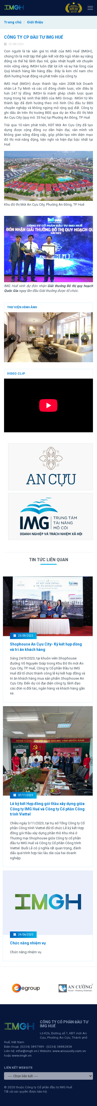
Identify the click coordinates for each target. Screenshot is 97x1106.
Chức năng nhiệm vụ (28, 943)
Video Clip (16, 373)
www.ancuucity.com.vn (69, 1051)
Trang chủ (12, 22)
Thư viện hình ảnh (22, 307)
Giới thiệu (35, 22)
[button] (11, 337)
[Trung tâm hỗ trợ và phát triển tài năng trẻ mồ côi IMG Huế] (50, 516)
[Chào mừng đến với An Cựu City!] (50, 466)
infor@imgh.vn (26, 1051)
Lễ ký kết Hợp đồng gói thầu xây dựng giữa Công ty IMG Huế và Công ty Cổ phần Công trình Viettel (47, 809)
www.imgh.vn (22, 1055)
